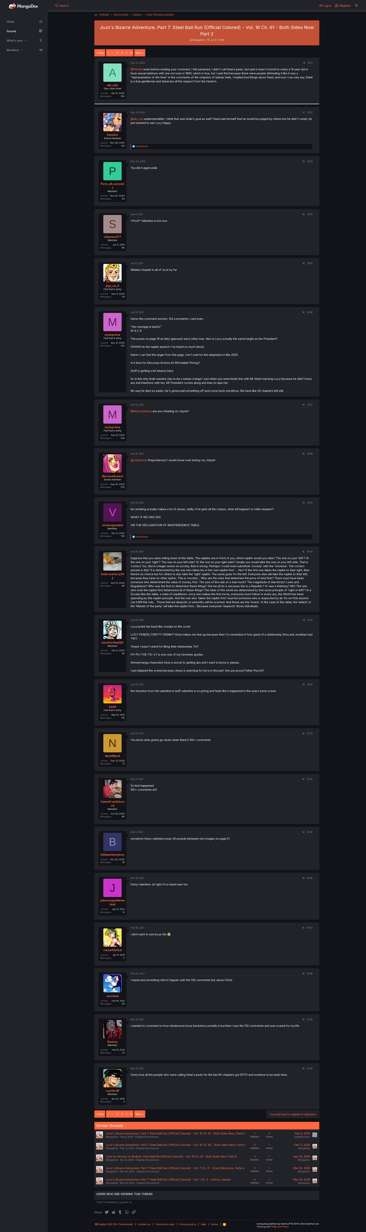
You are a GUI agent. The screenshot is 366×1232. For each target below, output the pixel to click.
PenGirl (112, 135)
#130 (310, 551)
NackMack (112, 756)
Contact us (144, 1224)
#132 (310, 684)
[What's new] (356, 5)
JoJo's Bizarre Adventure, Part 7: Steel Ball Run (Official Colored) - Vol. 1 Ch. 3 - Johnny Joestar (168, 1179)
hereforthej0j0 (113, 642)
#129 (310, 502)
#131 (310, 620)
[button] (25, 40)
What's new (14, 40)
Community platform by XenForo (288, 1223)
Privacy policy (188, 1224)
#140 (310, 1068)
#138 (310, 973)
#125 (310, 263)
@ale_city (137, 119)
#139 (310, 1019)
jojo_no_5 (112, 286)
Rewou (112, 1042)
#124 (310, 214)
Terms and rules (165, 1224)
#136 (310, 878)
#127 (310, 404)
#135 (310, 832)
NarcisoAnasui (112, 476)
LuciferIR (112, 1091)
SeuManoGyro (302, 1136)
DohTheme (283, 1226)
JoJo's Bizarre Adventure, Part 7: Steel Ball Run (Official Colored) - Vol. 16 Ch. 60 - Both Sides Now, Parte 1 (175, 1145)
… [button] (113, 52)
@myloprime (139, 460)
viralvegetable (112, 525)
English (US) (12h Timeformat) (115, 1224)
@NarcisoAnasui (141, 411)
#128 (310, 453)
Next (138, 52)
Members (13, 50)
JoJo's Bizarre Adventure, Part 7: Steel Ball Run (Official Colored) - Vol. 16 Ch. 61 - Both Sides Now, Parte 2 (175, 1133)
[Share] (304, 63)
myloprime (112, 335)
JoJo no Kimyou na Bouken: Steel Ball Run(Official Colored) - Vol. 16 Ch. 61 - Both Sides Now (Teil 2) (171, 1156)
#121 (310, 62)
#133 (310, 733)
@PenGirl (137, 69)
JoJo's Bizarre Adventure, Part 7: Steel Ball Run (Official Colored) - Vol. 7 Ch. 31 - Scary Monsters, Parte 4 (175, 1168)
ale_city (112, 85)
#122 (310, 112)
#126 (310, 312)
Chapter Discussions (146, 1136)
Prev (101, 52)
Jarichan (112, 996)
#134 (310, 779)
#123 (310, 161)
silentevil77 (112, 237)
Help (203, 1224)
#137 (310, 927)
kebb (112, 707)
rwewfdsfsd (113, 950)
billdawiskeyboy (112, 854)
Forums (11, 31)
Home (10, 21)
